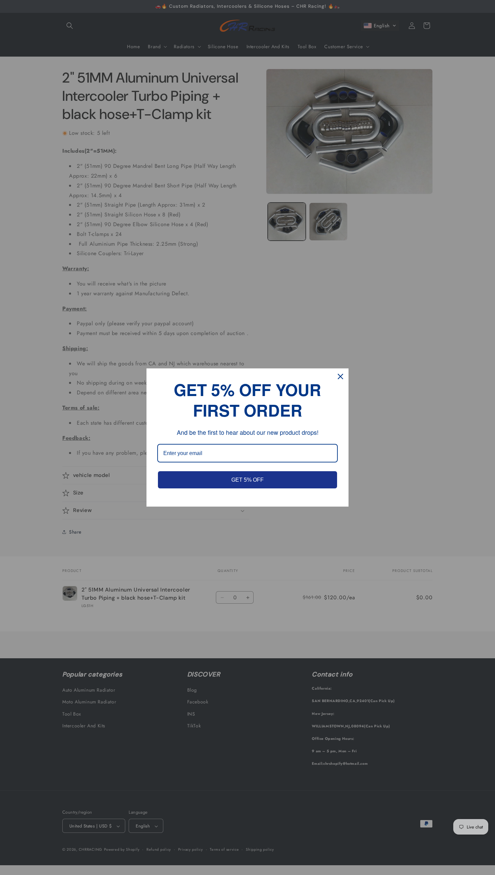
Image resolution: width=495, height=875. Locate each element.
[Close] (340, 376)
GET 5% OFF (247, 480)
